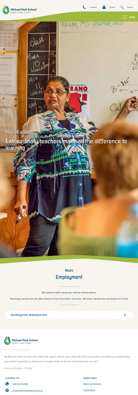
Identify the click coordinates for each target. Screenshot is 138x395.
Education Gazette (70, 298)
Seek (125, 298)
